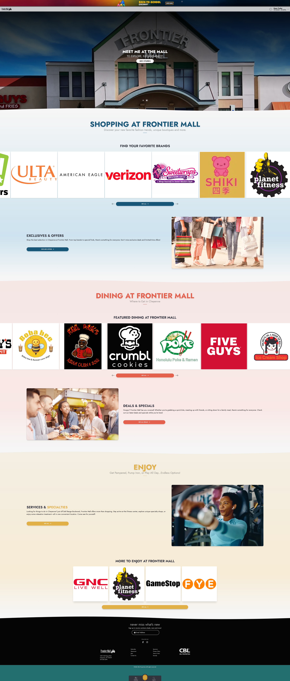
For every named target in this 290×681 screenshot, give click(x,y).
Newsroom (133, 651)
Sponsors (155, 649)
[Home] (109, 9)
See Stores (145, 61)
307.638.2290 (103, 659)
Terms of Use (156, 653)
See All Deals (143, 422)
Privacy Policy (156, 651)
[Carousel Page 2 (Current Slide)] (146, 100)
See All (144, 204)
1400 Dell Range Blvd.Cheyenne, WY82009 (106, 657)
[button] (280, 9)
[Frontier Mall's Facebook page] (143, 642)
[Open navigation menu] (145, 677)
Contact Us (133, 655)
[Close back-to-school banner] (182, 1)
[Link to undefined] (34, 175)
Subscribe (133, 649)
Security (155, 655)
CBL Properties (142, 667)
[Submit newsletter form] (156, 632)
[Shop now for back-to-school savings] (169, 3)
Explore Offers (46, 249)
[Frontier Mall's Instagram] (147, 642)
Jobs (132, 653)
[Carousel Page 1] (143, 100)
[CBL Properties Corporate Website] (179, 652)
